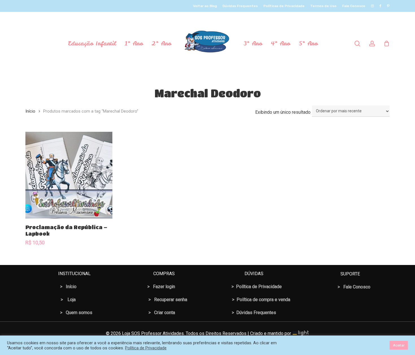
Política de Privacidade (146, 347)
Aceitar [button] (399, 345)
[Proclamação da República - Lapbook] (68, 175)
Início (30, 111)
